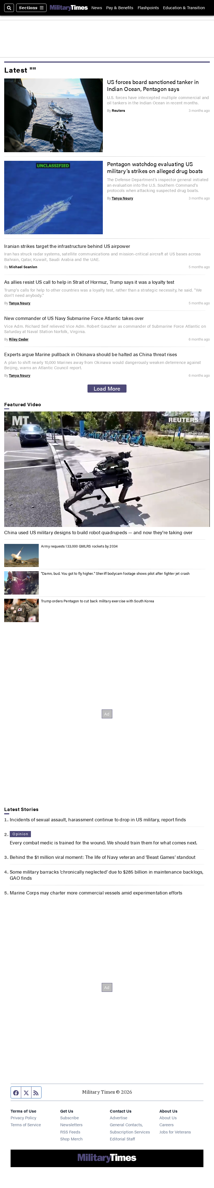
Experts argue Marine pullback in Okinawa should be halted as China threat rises (90, 354)
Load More (107, 388)
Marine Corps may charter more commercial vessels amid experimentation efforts (96, 892)
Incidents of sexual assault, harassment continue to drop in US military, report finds (98, 819)
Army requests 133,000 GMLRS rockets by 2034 (79, 546)
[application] (107, 469)
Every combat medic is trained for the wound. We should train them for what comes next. (103, 842)
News (96, 8)
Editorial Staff (122, 1139)
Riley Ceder (18, 339)
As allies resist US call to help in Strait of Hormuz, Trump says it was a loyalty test (89, 281)
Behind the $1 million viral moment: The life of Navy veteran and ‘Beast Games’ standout (102, 857)
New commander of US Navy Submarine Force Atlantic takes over (74, 318)
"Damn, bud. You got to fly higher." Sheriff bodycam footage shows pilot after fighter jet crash (115, 573)
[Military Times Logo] (69, 8)
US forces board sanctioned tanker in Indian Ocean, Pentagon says (153, 85)
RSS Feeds (70, 1132)
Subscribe (69, 1117)
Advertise (118, 1117)
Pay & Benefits (119, 8)
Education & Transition (184, 8)
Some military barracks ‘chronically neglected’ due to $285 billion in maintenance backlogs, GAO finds (106, 874)
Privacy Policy (23, 1117)
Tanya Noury (122, 198)
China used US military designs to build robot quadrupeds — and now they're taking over (98, 532)
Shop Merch (71, 1139)
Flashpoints (148, 8)
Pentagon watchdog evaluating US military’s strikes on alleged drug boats (155, 167)
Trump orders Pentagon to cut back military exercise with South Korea (97, 600)
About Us (168, 1117)
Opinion (20, 833)
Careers (166, 1124)
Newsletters (71, 1124)
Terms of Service (26, 1124)
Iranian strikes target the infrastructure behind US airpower (67, 246)
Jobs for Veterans (175, 1132)
